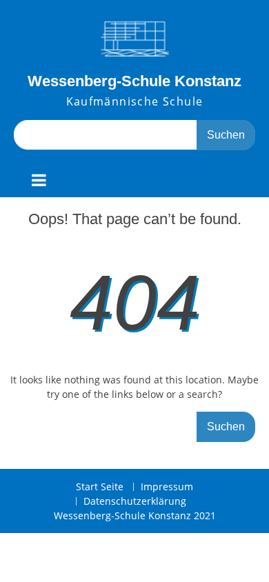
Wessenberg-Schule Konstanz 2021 (135, 515)
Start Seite (99, 487)
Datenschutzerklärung (134, 501)
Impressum (167, 487)
